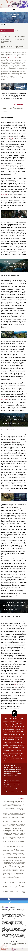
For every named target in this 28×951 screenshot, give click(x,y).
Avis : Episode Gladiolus (20, 36)
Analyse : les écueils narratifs (5, 34)
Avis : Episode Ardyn (19, 34)
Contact (14, 944)
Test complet (4, 30)
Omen (15, 684)
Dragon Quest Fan (15, 946)
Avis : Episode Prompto (20, 39)
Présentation (4, 28)
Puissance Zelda (23, 946)
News (16, 28)
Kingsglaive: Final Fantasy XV (7, 47)
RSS (15, 943)
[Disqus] (14, 921)
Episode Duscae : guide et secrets (6, 42)
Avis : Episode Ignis (5, 39)
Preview (16, 30)
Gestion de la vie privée (21, 943)
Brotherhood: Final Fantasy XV (20, 47)
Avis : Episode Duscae (5, 36)
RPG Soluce (9, 946)
